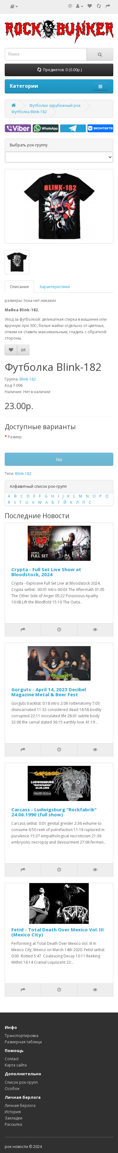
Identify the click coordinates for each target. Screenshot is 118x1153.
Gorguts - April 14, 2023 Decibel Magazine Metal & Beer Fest (48, 692)
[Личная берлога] (79, 6)
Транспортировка (21, 1035)
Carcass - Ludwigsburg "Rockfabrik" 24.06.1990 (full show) (54, 812)
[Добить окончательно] (108, 6)
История (13, 1111)
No (59, 459)
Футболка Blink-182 (29, 111)
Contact (12, 1058)
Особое (12, 1088)
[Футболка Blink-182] (59, 206)
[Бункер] (99, 6)
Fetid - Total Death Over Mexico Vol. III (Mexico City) (57, 932)
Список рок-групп (21, 1082)
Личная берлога (20, 1105)
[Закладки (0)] (89, 6)
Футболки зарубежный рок (55, 105)
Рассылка (13, 1124)
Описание (19, 286)
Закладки (13, 1118)
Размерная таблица (23, 1042)
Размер (15, 437)
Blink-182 (28, 379)
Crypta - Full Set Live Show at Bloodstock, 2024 (46, 572)
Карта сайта (16, 1065)
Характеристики (55, 286)
